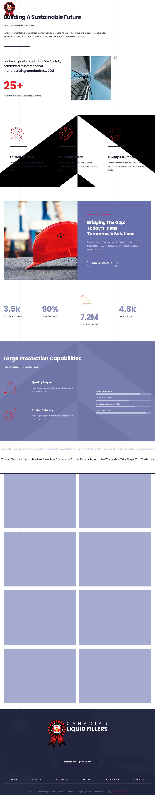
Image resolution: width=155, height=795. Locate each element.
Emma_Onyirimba (119, 792)
